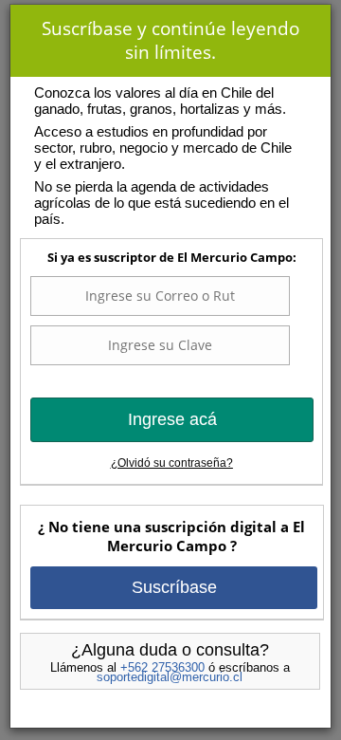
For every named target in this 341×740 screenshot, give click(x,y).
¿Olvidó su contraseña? (172, 463)
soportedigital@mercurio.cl (169, 677)
